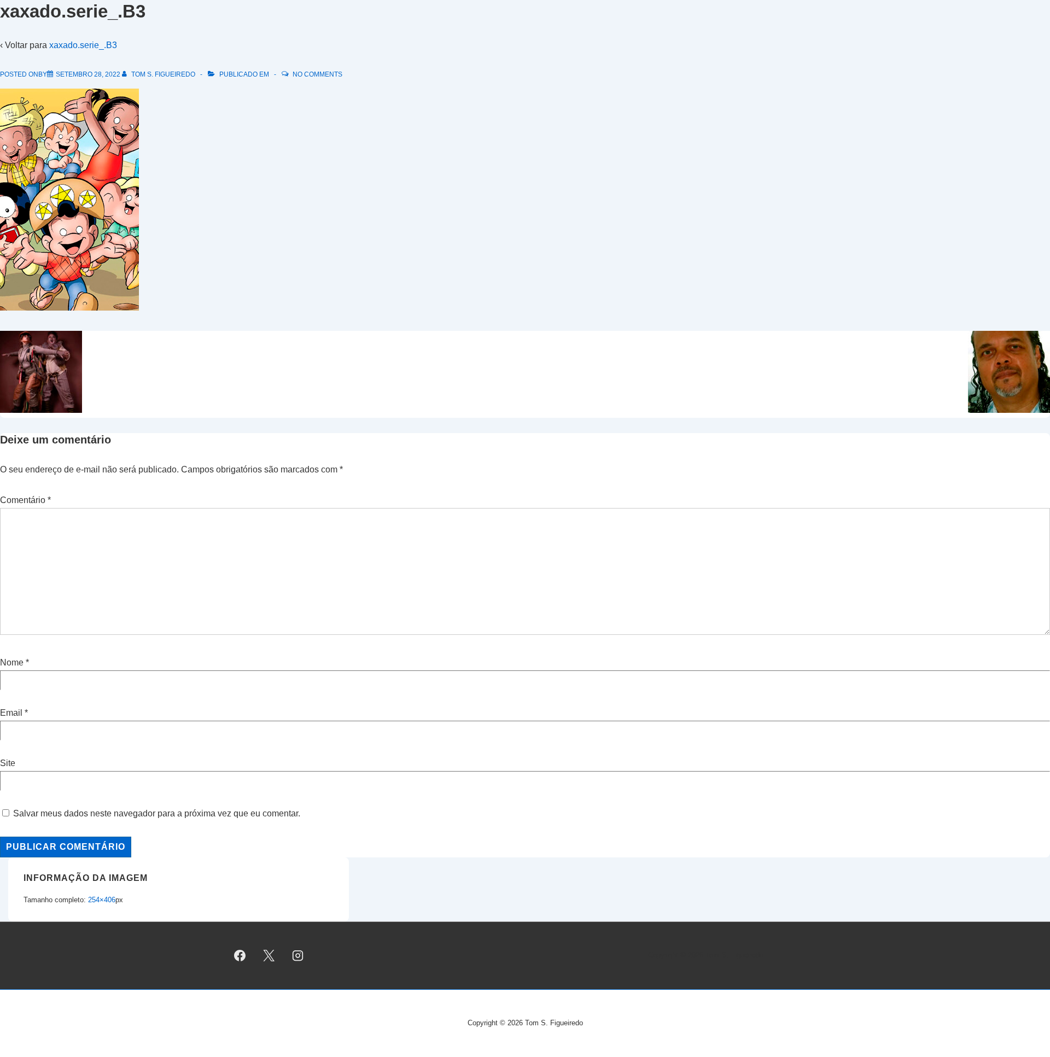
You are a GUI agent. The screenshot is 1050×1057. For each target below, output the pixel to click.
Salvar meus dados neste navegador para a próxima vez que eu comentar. (156, 813)
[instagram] (298, 955)
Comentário (25, 500)
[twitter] (269, 955)
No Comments (317, 74)
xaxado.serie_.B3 (83, 45)
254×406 (101, 900)
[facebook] (240, 955)
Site (7, 763)
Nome (12, 662)
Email (11, 712)
